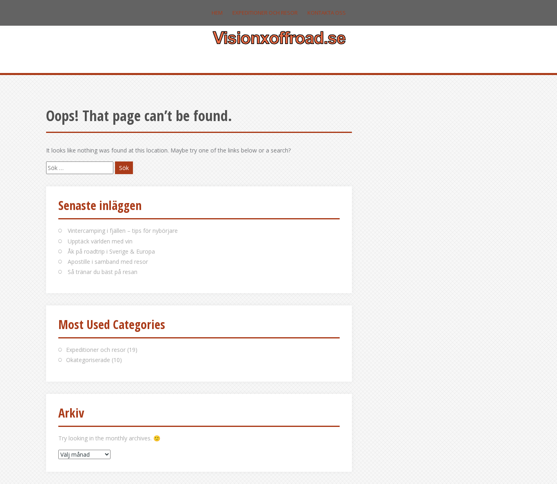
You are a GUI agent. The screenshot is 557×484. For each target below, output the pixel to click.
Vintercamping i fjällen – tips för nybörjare (123, 230)
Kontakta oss (326, 12)
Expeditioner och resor (265, 12)
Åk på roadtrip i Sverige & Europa (111, 251)
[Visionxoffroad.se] (278, 36)
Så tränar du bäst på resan (102, 272)
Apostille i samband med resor (108, 261)
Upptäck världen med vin (100, 241)
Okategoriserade (88, 360)
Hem (217, 12)
